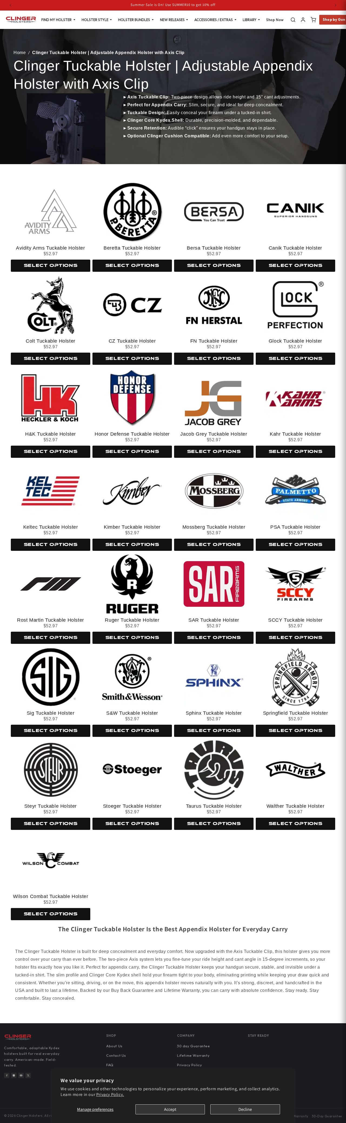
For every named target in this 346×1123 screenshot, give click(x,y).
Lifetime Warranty (193, 1055)
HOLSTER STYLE (95, 20)
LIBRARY (250, 20)
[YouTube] (21, 1075)
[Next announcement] (335, 5)
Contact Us (116, 1055)
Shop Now (275, 20)
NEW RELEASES (172, 20)
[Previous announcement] (10, 5)
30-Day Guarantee (327, 1116)
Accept (170, 1109)
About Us (114, 1046)
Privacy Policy (189, 1065)
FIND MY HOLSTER (56, 20)
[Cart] (313, 20)
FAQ (110, 1065)
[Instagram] (13, 1075)
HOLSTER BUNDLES (134, 20)
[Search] (293, 20)
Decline (245, 1109)
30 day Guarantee (193, 1046)
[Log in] (303, 20)
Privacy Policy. (110, 1094)
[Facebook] (6, 1075)
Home (20, 52)
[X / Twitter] (28, 1075)
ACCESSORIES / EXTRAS (213, 20)
